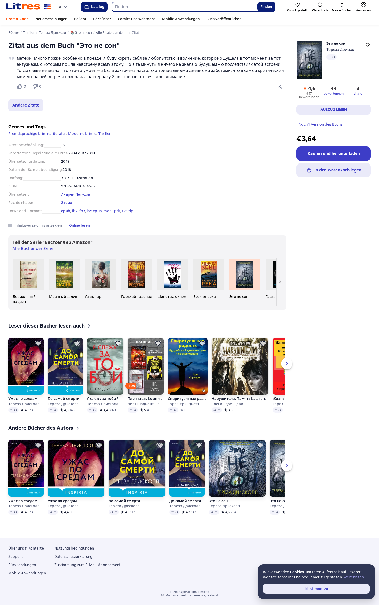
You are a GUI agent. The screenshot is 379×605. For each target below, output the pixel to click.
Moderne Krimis (82, 133)
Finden (266, 6)
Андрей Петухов (75, 194)
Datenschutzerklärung (73, 556)
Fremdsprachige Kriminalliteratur (37, 133)
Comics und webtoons (136, 19)
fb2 (75, 211)
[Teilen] (281, 86)
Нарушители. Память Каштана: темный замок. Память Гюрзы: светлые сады (240, 398)
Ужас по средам (23, 398)
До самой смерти (64, 398)
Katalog (97, 6)
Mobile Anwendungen (181, 19)
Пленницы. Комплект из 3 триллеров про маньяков (146, 398)
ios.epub (94, 211)
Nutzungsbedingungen (74, 548)
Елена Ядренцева (227, 404)
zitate (358, 93)
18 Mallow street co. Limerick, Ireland (189, 595)
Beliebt (80, 19)
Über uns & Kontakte (26, 548)
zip (131, 211)
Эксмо (66, 202)
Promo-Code (17, 19)
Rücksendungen (22, 564)
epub (65, 211)
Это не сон (218, 500)
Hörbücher (102, 19)
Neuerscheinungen (51, 19)
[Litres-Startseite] (28, 6)
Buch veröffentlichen (223, 19)
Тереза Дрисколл (342, 49)
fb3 (82, 211)
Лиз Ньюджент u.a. (144, 404)
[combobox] (184, 6)
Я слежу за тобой (103, 398)
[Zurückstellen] (38, 343)
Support (15, 556)
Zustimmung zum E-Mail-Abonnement (87, 564)
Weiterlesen (353, 577)
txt (124, 211)
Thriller (104, 133)
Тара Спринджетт (183, 404)
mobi (108, 211)
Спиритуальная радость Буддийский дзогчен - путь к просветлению (188, 398)
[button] (25, 105)
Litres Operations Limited (189, 592)
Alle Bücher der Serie (32, 248)
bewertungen (334, 93)
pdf (117, 211)
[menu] (63, 7)
